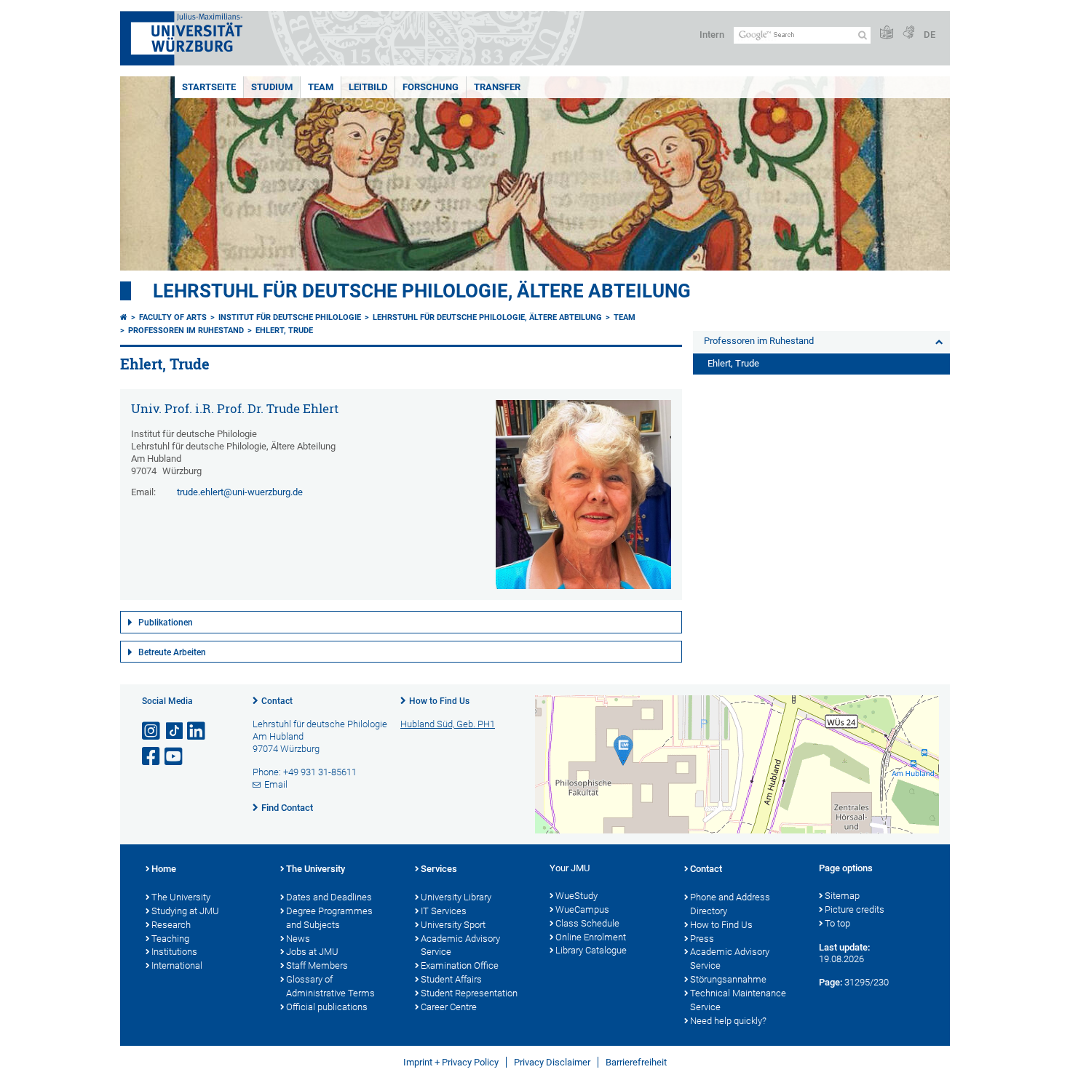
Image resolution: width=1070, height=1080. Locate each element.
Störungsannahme (728, 979)
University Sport (453, 924)
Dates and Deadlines (329, 897)
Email (276, 784)
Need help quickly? (728, 1020)
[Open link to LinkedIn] (197, 731)
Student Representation (469, 993)
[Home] (123, 317)
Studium (272, 86)
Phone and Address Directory (730, 904)
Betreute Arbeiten (172, 652)
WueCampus (582, 909)
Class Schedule (587, 923)
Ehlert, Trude (284, 330)
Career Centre (449, 1006)
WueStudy (576, 895)
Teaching (170, 938)
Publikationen (165, 622)
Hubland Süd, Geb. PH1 (447, 724)
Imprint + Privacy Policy (451, 1062)
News (298, 938)
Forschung (431, 86)
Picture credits (854, 909)
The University (180, 897)
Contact (277, 701)
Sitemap (842, 895)
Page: (830, 982)
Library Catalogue (591, 950)
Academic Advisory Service (460, 945)
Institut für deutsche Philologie (289, 317)
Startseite (209, 86)
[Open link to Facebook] (152, 756)
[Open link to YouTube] (175, 756)
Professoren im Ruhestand (186, 330)
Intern (712, 34)
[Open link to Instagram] (152, 731)
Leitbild (368, 86)
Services (439, 868)
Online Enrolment (590, 937)
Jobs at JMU (312, 951)
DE (929, 34)
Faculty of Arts (173, 317)
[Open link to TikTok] (175, 731)
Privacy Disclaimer (552, 1062)
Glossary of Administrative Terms (330, 986)
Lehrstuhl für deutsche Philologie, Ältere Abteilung (422, 291)
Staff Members (317, 965)
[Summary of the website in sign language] (908, 33)
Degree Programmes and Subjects (329, 917)
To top (837, 923)
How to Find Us (439, 701)
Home (163, 868)
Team (320, 86)
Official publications (327, 1006)
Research (171, 924)
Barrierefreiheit (636, 1062)
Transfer (497, 86)
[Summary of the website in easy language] (886, 33)
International (176, 965)
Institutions (174, 951)
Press (702, 938)
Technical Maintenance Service (738, 1000)
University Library (456, 897)
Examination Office (460, 965)
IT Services (444, 910)
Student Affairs (451, 979)
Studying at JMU (185, 910)
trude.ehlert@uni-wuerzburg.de (240, 492)
